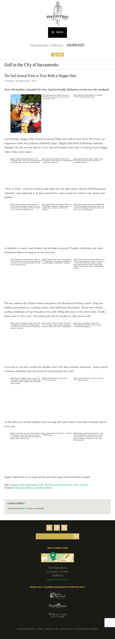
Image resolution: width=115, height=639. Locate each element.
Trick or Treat (80, 484)
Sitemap (39, 629)
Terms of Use (52, 629)
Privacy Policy (67, 629)
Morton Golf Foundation (58, 484)
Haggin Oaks (18, 484)
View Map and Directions (57, 580)
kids (41, 484)
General (20, 487)
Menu (60, 32)
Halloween (32, 484)
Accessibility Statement (87, 629)
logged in (23, 508)
